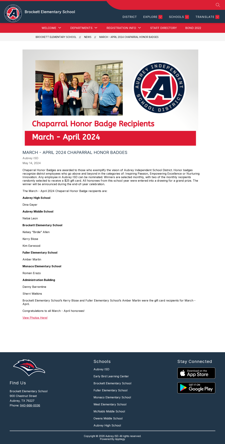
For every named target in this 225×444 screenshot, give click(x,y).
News (87, 36)
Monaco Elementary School (112, 397)
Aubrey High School (107, 425)
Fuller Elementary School (110, 390)
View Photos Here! (34, 317)
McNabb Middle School (109, 411)
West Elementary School (110, 404)
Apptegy (120, 439)
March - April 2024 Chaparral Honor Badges (129, 36)
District (130, 17)
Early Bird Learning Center (111, 376)
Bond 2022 (193, 28)
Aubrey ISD (101, 369)
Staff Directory (163, 28)
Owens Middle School (108, 418)
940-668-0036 (30, 405)
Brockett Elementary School (56, 36)
